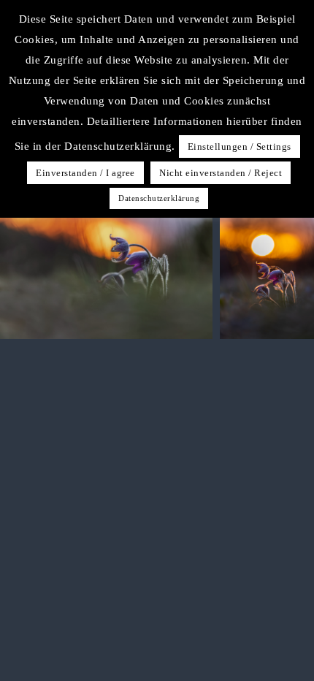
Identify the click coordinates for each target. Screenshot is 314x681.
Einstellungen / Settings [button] (239, 146)
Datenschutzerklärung (158, 198)
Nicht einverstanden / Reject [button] (220, 172)
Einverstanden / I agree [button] (85, 172)
